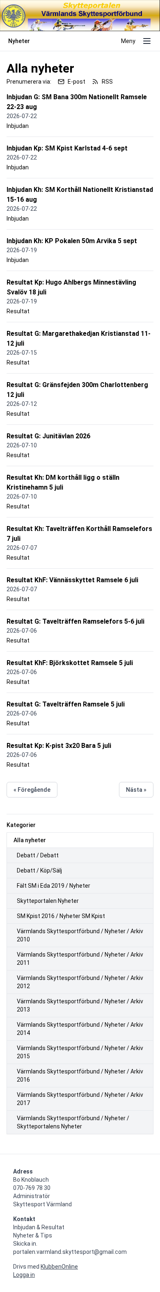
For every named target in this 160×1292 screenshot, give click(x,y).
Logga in (24, 1274)
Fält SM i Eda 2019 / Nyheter (53, 885)
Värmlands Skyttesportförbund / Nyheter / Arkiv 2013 (80, 1005)
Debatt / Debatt (38, 855)
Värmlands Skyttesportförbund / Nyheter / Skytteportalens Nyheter (73, 1122)
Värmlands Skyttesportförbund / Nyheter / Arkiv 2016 (80, 1075)
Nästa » (136, 789)
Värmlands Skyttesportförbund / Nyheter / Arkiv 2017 (80, 1098)
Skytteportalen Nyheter (48, 901)
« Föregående (32, 789)
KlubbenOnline (59, 1266)
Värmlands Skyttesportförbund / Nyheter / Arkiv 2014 (80, 1028)
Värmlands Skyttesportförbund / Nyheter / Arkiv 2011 (80, 958)
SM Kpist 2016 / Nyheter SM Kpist (61, 916)
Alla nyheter (30, 840)
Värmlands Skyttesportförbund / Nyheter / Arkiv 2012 (80, 982)
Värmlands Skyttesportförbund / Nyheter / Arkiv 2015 (80, 1052)
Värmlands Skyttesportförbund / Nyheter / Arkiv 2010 (80, 935)
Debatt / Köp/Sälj (39, 870)
